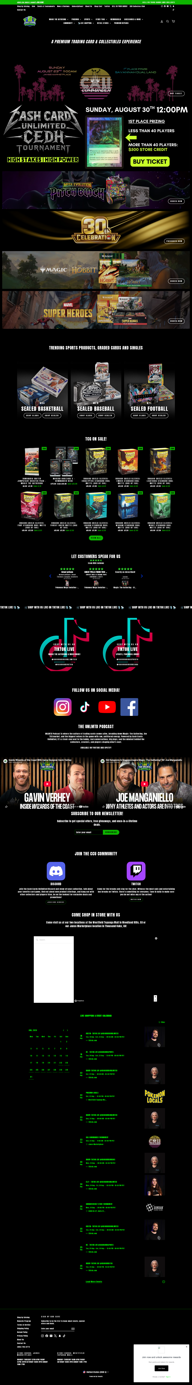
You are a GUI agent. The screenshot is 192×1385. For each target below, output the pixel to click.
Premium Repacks (121, 23)
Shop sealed (105, 415)
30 (67, 1070)
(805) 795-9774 (23, 1347)
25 (37, 1070)
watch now (136, 899)
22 (61, 1063)
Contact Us (21, 10)
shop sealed (52, 415)
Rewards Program (24, 1321)
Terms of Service (23, 1325)
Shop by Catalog (23, 6)
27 (49, 1070)
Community (68, 23)
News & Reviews (63, 6)
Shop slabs (139, 415)
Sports (87, 19)
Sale (33, 6)
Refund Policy (22, 1332)
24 (31, 1070)
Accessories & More (132, 19)
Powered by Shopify (96, 1376)
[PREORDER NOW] (96, 230)
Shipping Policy (23, 1328)
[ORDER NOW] (96, 190)
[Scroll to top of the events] (163, 1281)
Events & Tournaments (46, 6)
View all (96, 538)
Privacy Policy (22, 1336)
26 (43, 1070)
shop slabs (86, 415)
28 (55, 1070)
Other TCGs (100, 19)
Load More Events (94, 1281)
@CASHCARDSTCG (64, 664)
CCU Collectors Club (137, 6)
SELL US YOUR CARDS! (119, 6)
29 (61, 1070)
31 (31, 1077)
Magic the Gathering (58, 19)
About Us (88, 6)
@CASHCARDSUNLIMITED (64, 659)
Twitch (107, 6)
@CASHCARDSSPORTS (128, 659)
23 (67, 1063)
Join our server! (55, 902)
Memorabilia (115, 19)
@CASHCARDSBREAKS (127, 664)
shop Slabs (32, 415)
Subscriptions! (77, 6)
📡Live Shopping (85, 23)
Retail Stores (103, 23)
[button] (50, 576)
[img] (96, 560)
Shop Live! (98, 6)
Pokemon (75, 19)
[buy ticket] (96, 82)
